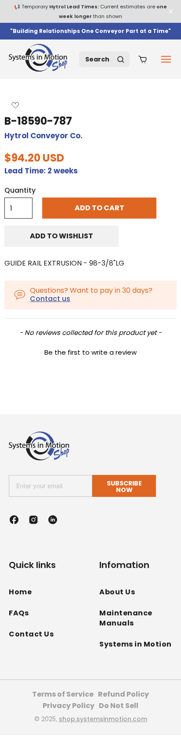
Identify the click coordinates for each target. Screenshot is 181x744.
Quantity (20, 190)
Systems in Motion (135, 644)
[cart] (142, 59)
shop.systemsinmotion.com (103, 719)
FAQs (19, 613)
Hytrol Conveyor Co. (43, 135)
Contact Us (31, 634)
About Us (117, 592)
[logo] (39, 59)
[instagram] (33, 519)
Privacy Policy (68, 706)
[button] (90, 351)
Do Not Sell (118, 706)
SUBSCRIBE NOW (124, 486)
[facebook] (14, 519)
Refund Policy (123, 694)
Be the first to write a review (90, 352)
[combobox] (104, 59)
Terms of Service (63, 694)
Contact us (50, 299)
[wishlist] (15, 105)
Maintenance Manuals (125, 618)
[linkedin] (52, 519)
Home (20, 592)
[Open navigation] (166, 59)
